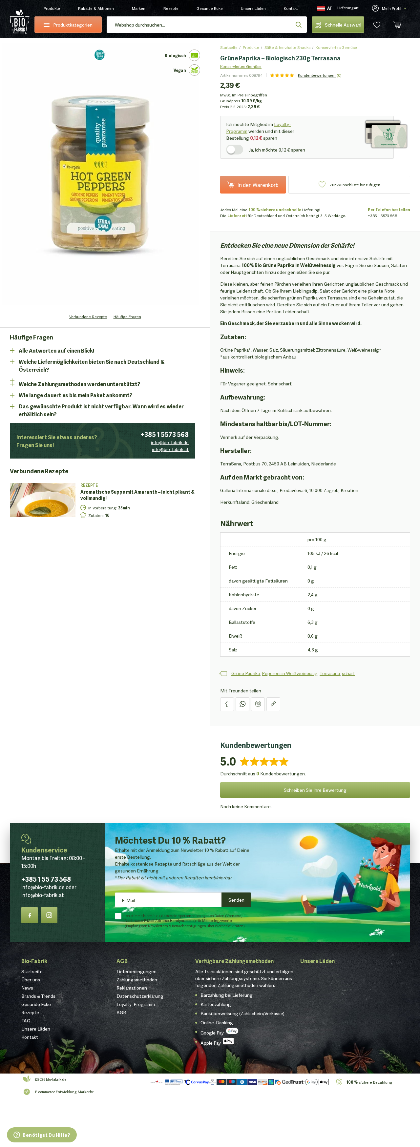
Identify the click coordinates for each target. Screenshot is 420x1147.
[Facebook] (29, 915)
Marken (138, 8)
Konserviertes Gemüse (336, 47)
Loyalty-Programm (135, 1004)
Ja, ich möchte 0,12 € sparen (276, 149)
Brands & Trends (38, 996)
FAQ (26, 1020)
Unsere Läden (253, 8)
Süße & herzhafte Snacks (287, 47)
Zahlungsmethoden (136, 979)
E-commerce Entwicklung (55, 1091)
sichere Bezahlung (369, 1082)
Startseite (229, 47)
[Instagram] (49, 915)
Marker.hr (86, 1091)
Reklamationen (131, 987)
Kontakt (291, 8)
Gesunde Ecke (210, 8)
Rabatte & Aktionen (96, 8)
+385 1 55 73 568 (46, 878)
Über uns (30, 979)
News (27, 987)
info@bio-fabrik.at (170, 449)
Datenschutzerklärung (139, 996)
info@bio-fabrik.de (170, 442)
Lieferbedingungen (136, 971)
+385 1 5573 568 (164, 434)
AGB (122, 960)
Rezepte (170, 8)
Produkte (52, 8)
